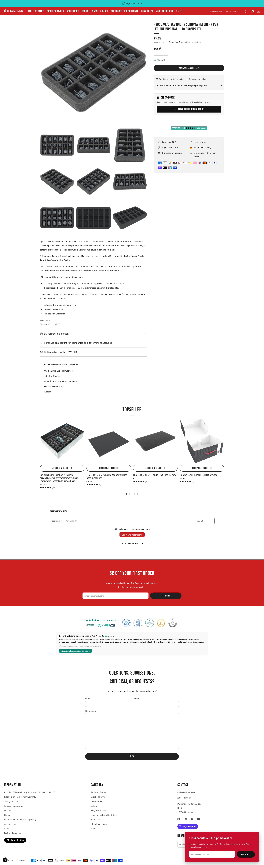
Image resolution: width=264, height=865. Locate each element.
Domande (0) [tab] (71, 521)
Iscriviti (246, 854)
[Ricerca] (245, 11)
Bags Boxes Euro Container (124, 11)
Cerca (7, 815)
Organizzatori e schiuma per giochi (60, 381)
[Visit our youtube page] (198, 819)
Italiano (233, 11)
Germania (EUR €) (217, 11)
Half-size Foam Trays (54, 386)
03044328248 (184, 798)
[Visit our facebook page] (178, 819)
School (85, 11)
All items (48, 391)
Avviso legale (10, 824)
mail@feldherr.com (186, 792)
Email (136, 698)
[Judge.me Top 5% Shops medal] (172, 622)
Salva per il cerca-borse (191, 109)
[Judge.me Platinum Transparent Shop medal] (149, 622)
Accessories (73, 11)
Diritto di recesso (12, 833)
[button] (5, 859)
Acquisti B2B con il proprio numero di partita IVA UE (29, 792)
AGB (6, 828)
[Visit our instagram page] (185, 819)
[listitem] (132, 3)
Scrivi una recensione (132, 534)
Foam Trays (147, 11)
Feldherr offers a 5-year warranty (20, 796)
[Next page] (224, 441)
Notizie (7, 810)
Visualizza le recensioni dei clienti (75, 651)
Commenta (90, 711)
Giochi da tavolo (55, 11)
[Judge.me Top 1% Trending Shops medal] (161, 622)
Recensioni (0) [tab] (57, 521)
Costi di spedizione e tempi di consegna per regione (181, 85)
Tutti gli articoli (11, 801)
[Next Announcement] (162, 3)
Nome (88, 698)
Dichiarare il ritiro (15, 840)
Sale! (179, 11)
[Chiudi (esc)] (255, 836)
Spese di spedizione (176, 42)
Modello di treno (165, 11)
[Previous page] (40, 441)
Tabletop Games (36, 11)
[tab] (126, 494)
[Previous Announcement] (102, 3)
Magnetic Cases (100, 11)
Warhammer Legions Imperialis (59, 370)
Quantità (157, 48)
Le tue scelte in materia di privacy (20, 819)
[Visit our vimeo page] (192, 819)
